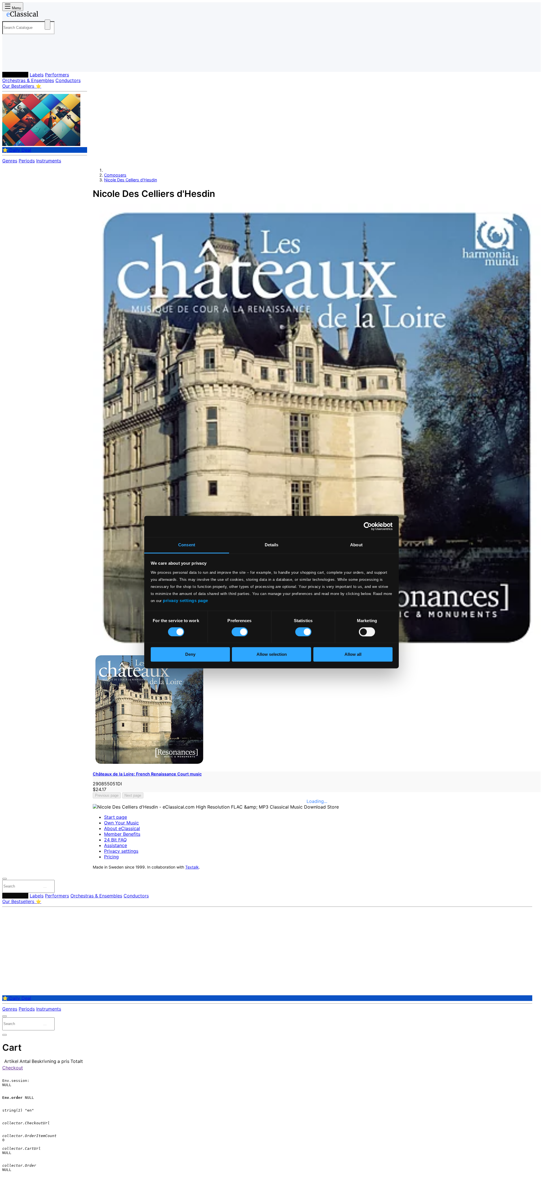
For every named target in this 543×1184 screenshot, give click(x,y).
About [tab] (356, 544)
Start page (115, 817)
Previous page (106, 795)
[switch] (240, 631)
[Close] (4, 879)
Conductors (68, 80)
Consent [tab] (186, 544)
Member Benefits (122, 834)
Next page (132, 795)
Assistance (115, 845)
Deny (190, 654)
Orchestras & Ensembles (28, 80)
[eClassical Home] (47, 15)
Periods (27, 161)
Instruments (48, 161)
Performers (57, 75)
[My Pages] (12, 63)
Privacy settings (121, 851)
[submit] (45, 887)
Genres (9, 161)
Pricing (111, 856)
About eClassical (122, 828)
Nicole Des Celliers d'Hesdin (130, 179)
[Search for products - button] (47, 25)
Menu (16, 8)
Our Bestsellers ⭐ (21, 86)
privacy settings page (185, 600)
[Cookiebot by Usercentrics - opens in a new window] (368, 526)
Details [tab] (272, 544)
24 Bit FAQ (115, 840)
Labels (37, 75)
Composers (15, 75)
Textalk (192, 867)
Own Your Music (121, 823)
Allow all (352, 654)
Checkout (12, 1068)
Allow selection (272, 654)
